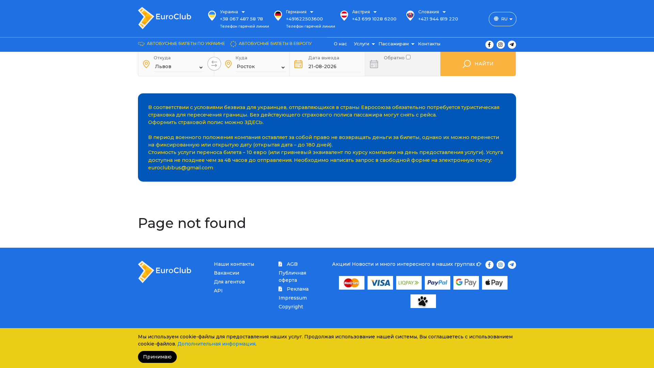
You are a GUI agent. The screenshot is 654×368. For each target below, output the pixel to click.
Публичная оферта (292, 276)
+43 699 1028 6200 (374, 18)
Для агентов (229, 282)
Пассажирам (393, 43)
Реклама (297, 289)
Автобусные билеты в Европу (275, 43)
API (218, 291)
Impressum (293, 298)
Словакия (428, 11)
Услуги (361, 43)
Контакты (429, 43)
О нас (340, 43)
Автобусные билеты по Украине (186, 43)
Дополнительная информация (216, 344)
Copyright (291, 307)
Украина (229, 11)
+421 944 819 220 (438, 18)
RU (504, 18)
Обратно (395, 57)
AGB (291, 264)
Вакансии (226, 273)
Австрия (361, 11)
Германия (296, 11)
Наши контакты (234, 264)
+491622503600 (304, 18)
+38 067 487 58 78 (241, 18)
